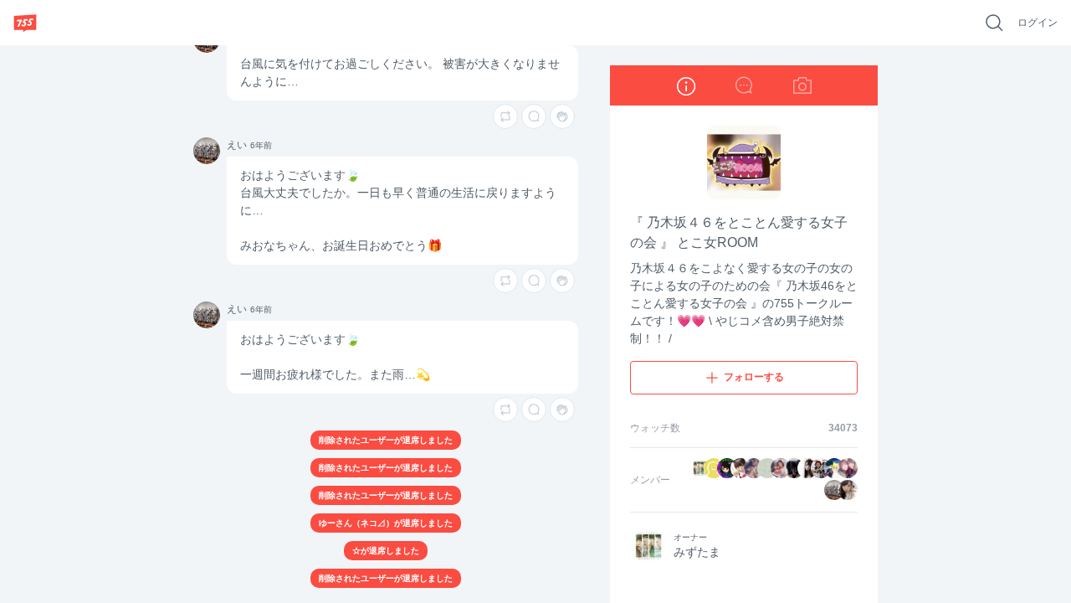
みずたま (697, 552)
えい (201, 143)
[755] (25, 22)
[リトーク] (505, 116)
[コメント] (533, 116)
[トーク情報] (685, 85)
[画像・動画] (802, 85)
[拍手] (562, 116)
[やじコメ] (744, 85)
